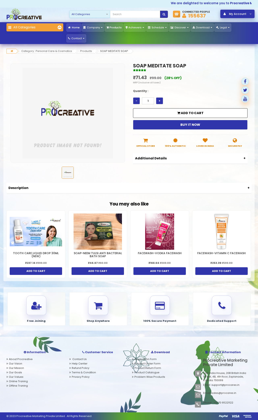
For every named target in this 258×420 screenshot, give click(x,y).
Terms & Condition (84, 372)
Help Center (79, 363)
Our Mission (16, 368)
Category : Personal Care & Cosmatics (46, 51)
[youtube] (245, 99)
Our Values (16, 377)
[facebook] (245, 81)
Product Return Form (147, 368)
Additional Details (151, 158)
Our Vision (15, 363)
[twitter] (245, 90)
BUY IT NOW (190, 124)
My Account (237, 14)
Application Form (145, 359)
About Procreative (21, 359)
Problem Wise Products (149, 377)
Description (18, 188)
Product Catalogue (146, 372)
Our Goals (15, 372)
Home (75, 27)
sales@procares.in (223, 393)
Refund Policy (80, 368)
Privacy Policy (80, 377)
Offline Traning (18, 386)
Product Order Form (147, 363)
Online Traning (18, 381)
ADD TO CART (192, 113)
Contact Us (79, 359)
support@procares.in (225, 385)
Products (115, 27)
